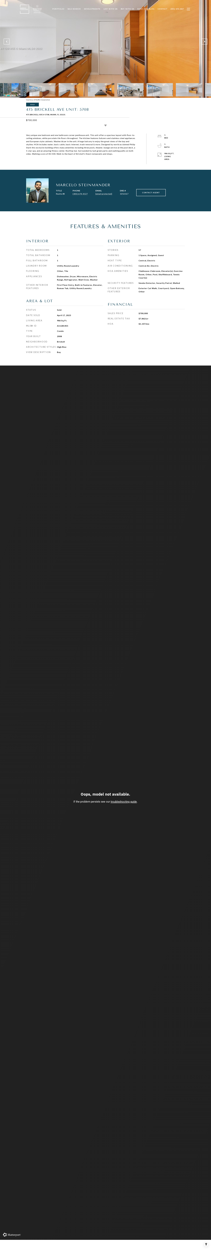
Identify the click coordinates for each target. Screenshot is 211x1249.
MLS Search (74, 9)
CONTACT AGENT (151, 193)
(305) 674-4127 (80, 194)
